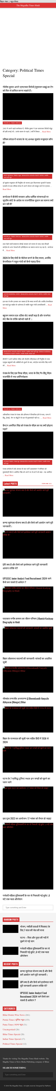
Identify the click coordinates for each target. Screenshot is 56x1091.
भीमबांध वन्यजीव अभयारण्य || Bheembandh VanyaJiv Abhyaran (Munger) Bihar (26, 700)
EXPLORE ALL (47, 483)
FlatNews (48, 1086)
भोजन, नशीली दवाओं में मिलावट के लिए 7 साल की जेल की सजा (35, 928)
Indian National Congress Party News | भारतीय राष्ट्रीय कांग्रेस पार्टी (27, 352)
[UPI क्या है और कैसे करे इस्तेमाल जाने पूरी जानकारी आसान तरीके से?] (28, 545)
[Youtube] (28, 1052)
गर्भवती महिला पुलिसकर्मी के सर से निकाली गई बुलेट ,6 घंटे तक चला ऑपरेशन (35, 951)
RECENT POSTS (11, 964)
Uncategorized (9, 1029)
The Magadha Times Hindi (28, 5)
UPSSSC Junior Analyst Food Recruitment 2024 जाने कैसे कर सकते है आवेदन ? (34, 996)
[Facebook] (4, 1052)
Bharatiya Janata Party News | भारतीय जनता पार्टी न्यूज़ (21, 351)
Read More (46, 131)
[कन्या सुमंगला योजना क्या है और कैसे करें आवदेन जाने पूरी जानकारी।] (28, 503)
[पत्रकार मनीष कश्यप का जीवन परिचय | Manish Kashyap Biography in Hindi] (28, 599)
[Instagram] (23, 1052)
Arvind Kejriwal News (12, 294)
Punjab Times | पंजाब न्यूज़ (11, 461)
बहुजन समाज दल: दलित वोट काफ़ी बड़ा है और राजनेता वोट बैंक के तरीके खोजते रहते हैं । (26, 317)
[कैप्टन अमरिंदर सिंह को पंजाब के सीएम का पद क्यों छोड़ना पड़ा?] (28, 445)
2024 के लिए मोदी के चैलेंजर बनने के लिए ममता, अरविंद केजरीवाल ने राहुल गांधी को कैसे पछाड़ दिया (27, 259)
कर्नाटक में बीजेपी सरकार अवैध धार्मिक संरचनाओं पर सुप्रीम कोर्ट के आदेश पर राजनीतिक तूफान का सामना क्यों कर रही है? (28, 200)
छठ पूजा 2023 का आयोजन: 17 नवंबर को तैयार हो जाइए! (27, 818)
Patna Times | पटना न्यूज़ (13, 1024)
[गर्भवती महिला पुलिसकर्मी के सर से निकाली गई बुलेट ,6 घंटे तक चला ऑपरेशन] (28, 856)
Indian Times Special (12, 1038)
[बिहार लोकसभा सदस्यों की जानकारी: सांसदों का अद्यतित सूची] (28, 640)
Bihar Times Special (11, 1034)
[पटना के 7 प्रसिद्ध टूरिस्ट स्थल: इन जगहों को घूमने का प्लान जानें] (28, 759)
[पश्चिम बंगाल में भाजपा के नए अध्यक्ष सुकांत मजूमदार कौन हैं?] (28, 159)
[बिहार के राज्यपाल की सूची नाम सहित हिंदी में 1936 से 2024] (28, 719)
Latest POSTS (10, 483)
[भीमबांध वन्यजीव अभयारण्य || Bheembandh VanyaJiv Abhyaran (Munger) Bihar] (28, 679)
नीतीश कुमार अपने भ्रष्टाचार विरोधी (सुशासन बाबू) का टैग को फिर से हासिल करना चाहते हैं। (28, 88)
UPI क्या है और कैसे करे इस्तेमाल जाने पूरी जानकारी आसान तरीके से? (36, 983)
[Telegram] (14, 1052)
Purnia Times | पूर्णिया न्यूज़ (13, 1019)
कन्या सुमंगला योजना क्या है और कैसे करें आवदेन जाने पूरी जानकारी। (36, 972)
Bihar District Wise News (14, 1014)
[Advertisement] (28, 35)
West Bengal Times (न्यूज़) (12, 175)
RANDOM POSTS (11, 919)
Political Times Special (12, 123)
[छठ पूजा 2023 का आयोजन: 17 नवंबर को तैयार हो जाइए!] (28, 799)
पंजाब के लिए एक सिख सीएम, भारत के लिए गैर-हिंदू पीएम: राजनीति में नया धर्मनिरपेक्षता (27, 374)
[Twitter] (9, 1052)
